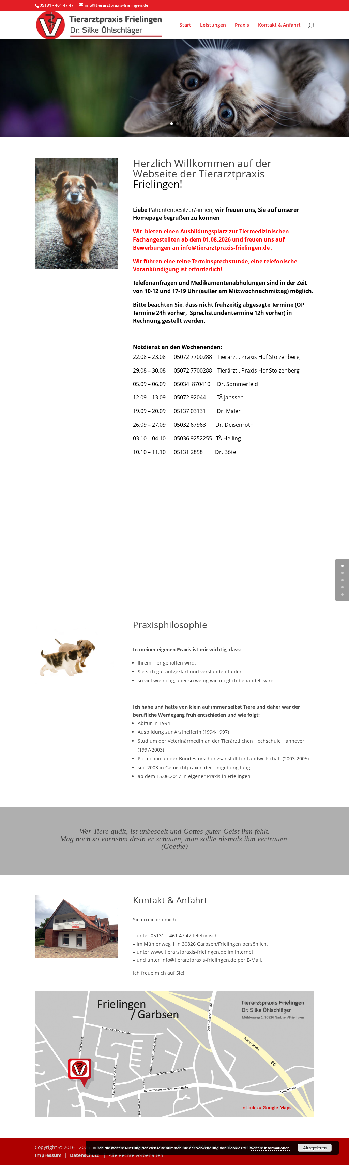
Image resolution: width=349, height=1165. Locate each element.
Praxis (242, 25)
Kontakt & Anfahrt (279, 25)
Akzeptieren (315, 1148)
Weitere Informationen (270, 1147)
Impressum (48, 1155)
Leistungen (213, 25)
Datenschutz (84, 1155)
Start (185, 25)
